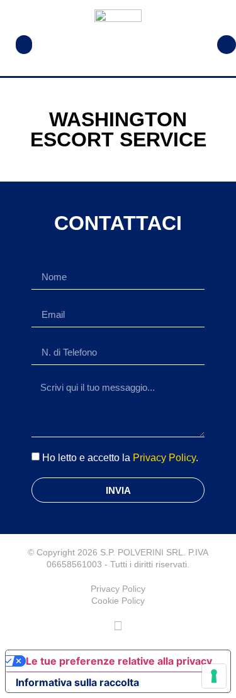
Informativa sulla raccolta (77, 682)
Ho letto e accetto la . (120, 457)
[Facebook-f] (118, 625)
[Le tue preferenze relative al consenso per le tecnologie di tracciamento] (214, 676)
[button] (24, 44)
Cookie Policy (118, 601)
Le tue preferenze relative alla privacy (119, 661)
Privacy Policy (164, 457)
